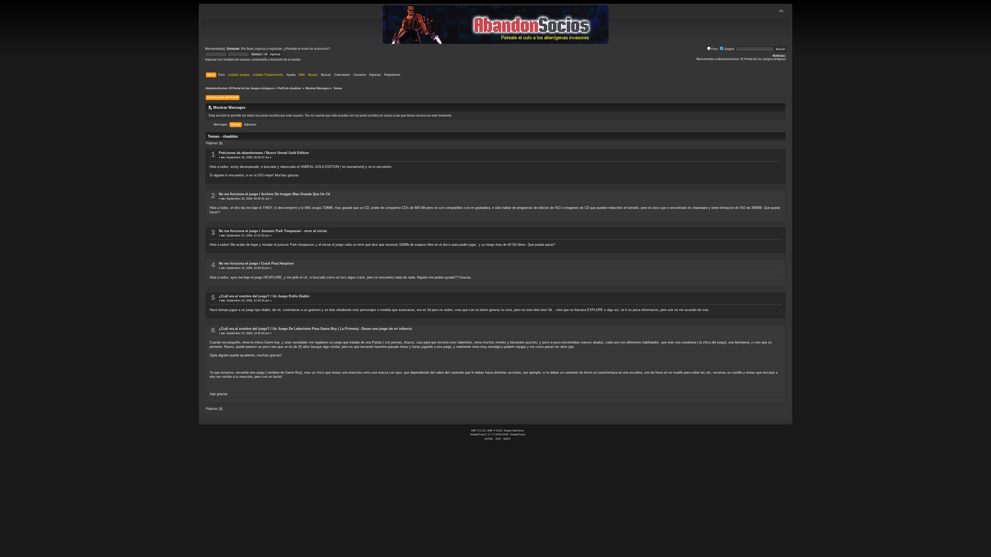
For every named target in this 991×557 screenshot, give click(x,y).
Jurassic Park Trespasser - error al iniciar (294, 231)
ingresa (260, 48)
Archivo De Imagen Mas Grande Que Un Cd (295, 194)
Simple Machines (514, 430)
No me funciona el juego (238, 194)
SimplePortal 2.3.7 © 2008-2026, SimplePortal (497, 434)
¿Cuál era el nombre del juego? (244, 296)
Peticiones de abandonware (241, 153)
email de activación (314, 48)
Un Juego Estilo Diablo (291, 296)
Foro (714, 49)
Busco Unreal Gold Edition (287, 153)
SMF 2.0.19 (478, 430)
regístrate (275, 48)
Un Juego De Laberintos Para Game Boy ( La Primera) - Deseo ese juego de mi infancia (342, 329)
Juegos (729, 49)
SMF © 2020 (494, 430)
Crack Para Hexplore (277, 263)
